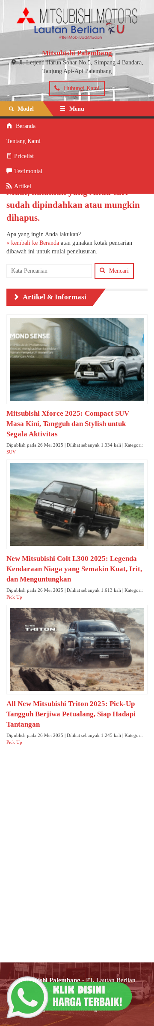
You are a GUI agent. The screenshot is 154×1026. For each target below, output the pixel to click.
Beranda (25, 126)
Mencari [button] (118, 271)
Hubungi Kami (81, 88)
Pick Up (14, 597)
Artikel (22, 186)
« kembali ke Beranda (32, 243)
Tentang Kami (23, 141)
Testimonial (28, 171)
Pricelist (24, 156)
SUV (11, 451)
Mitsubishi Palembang (77, 53)
